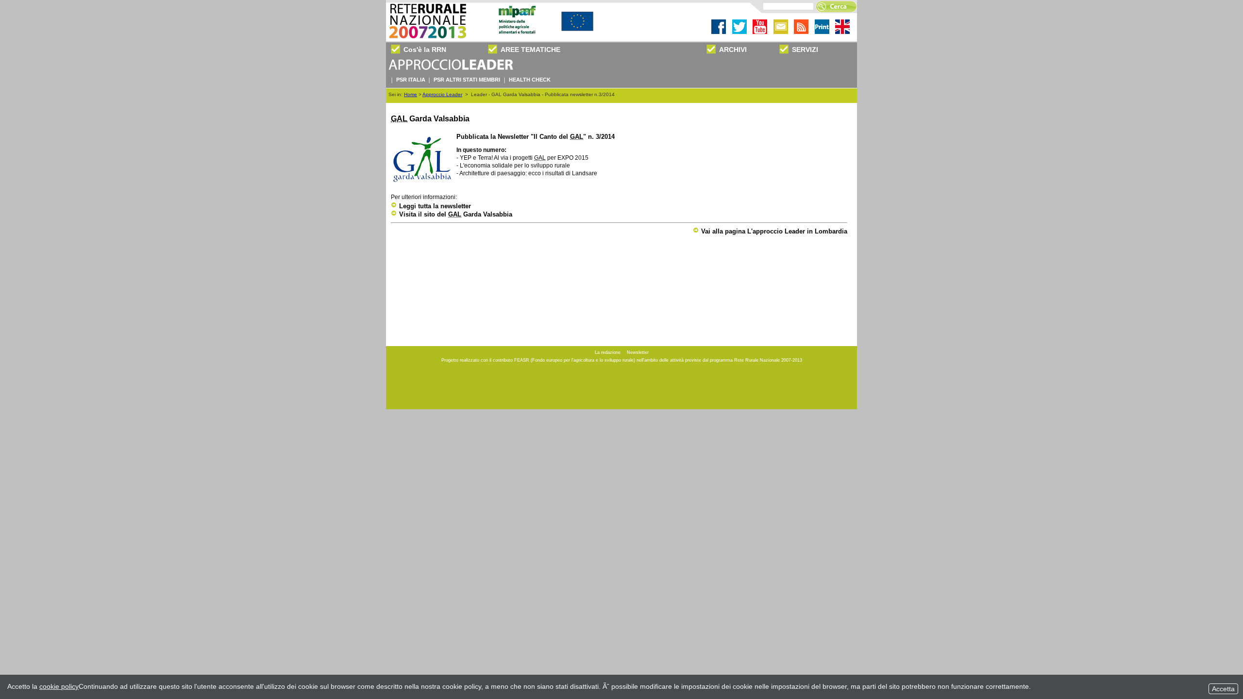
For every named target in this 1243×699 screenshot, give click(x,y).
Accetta (1223, 689)
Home (410, 94)
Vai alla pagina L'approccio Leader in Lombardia (774, 231)
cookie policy (59, 686)
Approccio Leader (442, 94)
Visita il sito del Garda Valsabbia (455, 214)
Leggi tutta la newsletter (435, 206)
